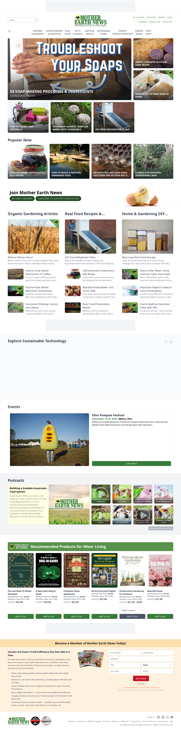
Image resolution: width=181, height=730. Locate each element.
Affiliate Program (94, 721)
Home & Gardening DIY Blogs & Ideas (143, 216)
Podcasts (16, 480)
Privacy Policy (135, 721)
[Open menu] (9, 31)
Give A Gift (167, 22)
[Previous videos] (166, 342)
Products (106, 721)
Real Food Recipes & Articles (83, 216)
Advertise (115, 721)
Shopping (142, 22)
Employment (163, 721)
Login (169, 17)
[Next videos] (171, 342)
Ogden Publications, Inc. (163, 725)
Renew (161, 17)
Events (14, 406)
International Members (150, 687)
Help (171, 721)
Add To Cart (20, 616)
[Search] (36, 20)
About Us (72, 721)
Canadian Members (131, 687)
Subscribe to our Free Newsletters (58, 198)
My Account (138, 17)
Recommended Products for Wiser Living (68, 546)
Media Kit (125, 721)
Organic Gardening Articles (33, 213)
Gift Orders (141, 684)
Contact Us (81, 721)
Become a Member (22, 198)
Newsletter (154, 22)
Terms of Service (149, 721)
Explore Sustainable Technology (37, 340)
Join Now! (151, 17)
